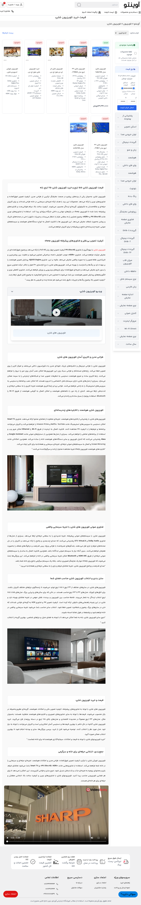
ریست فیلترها (7, 33)
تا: (125, 98)
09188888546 (49, 894)
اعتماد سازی (10, 894)
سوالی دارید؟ (128, 894)
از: (135, 98)
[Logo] (130, 4)
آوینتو (137, 24)
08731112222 (50, 889)
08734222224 (49, 884)
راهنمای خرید (125, 883)
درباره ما (79, 883)
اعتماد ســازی (101, 883)
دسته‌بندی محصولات (129, 12)
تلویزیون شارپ (99, 196)
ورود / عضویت (13, 4)
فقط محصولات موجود (126, 53)
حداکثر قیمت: (125, 84)
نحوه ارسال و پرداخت (122, 888)
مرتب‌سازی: (134, 33)
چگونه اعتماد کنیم (89, 12)
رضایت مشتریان (100, 888)
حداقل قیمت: (133, 84)
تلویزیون (127, 24)
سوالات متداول (76, 888)
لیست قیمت (109, 12)
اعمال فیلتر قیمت (127, 107)
